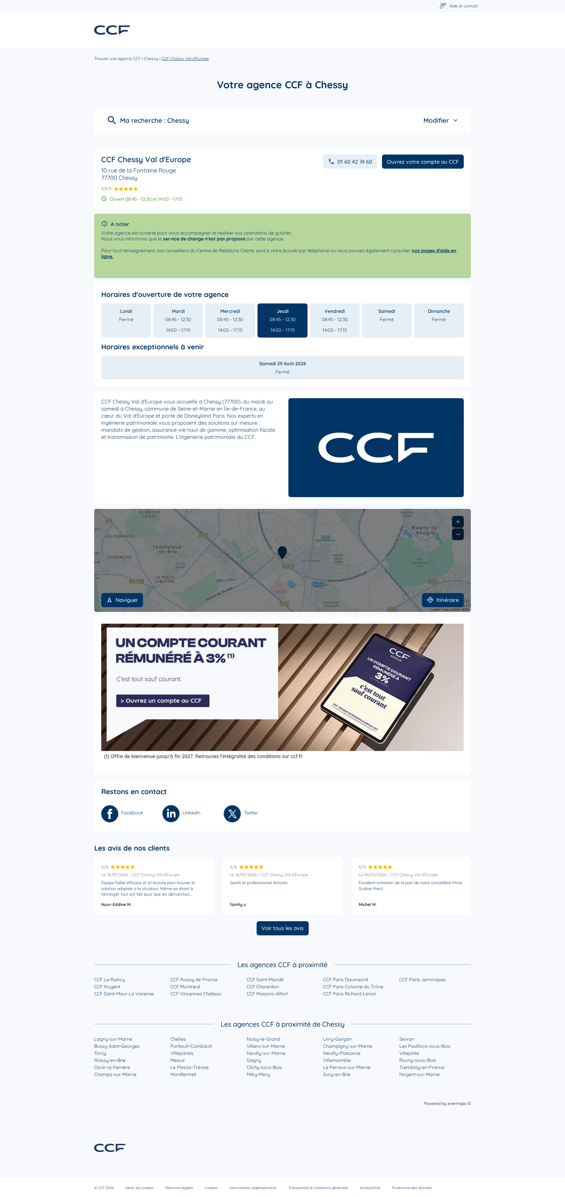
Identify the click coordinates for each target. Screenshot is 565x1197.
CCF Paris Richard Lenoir (349, 994)
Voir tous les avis (283, 928)
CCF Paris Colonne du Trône (353, 987)
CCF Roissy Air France (193, 979)
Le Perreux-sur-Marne (346, 1067)
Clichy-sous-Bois (264, 1067)
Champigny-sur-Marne (347, 1046)
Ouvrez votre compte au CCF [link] (423, 161)
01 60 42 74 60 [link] (355, 161)
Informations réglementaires (253, 1188)
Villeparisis (182, 1053)
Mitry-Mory (258, 1074)
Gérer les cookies (139, 1188)
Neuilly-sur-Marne (266, 1053)
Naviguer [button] (127, 600)
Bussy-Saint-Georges (117, 1046)
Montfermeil (183, 1074)
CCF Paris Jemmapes (422, 979)
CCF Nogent (107, 987)
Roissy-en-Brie (110, 1060)
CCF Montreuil (185, 987)
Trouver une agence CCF (117, 58)
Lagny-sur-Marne (113, 1039)
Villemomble (337, 1060)
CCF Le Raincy (109, 979)
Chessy (151, 58)
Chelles (178, 1039)
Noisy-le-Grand (263, 1039)
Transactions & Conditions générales (318, 1188)
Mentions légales (179, 1188)
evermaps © (459, 1103)
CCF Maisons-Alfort (267, 994)
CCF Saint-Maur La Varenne (124, 994)
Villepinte (409, 1053)
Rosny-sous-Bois (417, 1060)
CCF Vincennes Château (196, 994)
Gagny (254, 1060)
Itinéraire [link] (447, 600)
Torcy (100, 1053)
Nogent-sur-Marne (419, 1074)
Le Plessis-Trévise (189, 1067)
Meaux (177, 1060)
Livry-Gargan (337, 1039)
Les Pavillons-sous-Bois (425, 1046)
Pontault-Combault (191, 1046)
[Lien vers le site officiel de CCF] (112, 30)
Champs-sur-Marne (115, 1074)
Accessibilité (370, 1188)
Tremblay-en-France (421, 1067)
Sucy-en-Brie (336, 1074)
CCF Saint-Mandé (265, 979)
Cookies (211, 1188)
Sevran (406, 1039)
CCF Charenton (263, 987)
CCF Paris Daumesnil (345, 979)
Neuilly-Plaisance (341, 1053)
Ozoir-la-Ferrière (112, 1067)
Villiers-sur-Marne (266, 1046)
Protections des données (412, 1188)
